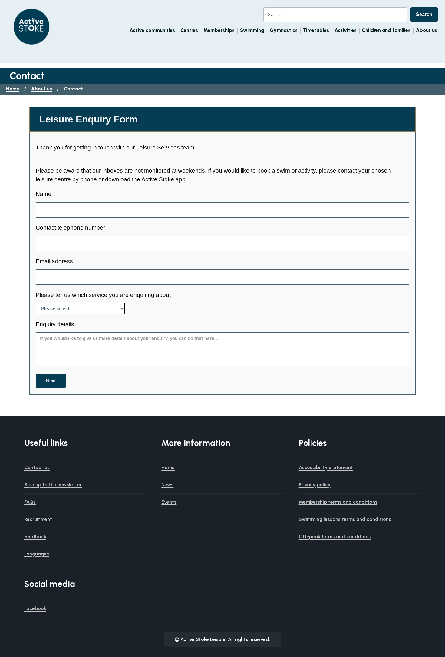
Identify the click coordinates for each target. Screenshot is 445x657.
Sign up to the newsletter (53, 485)
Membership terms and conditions (338, 502)
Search (424, 14)
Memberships (219, 30)
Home (12, 89)
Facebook (35, 608)
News (167, 485)
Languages (36, 554)
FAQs (30, 502)
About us (426, 30)
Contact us (37, 467)
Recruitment (38, 519)
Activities (346, 30)
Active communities (152, 30)
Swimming (252, 30)
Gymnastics (284, 30)
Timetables (316, 30)
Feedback (35, 536)
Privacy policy (315, 485)
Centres (189, 30)
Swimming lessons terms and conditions (345, 519)
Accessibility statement (326, 467)
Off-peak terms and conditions (335, 536)
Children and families (386, 30)
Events (168, 502)
